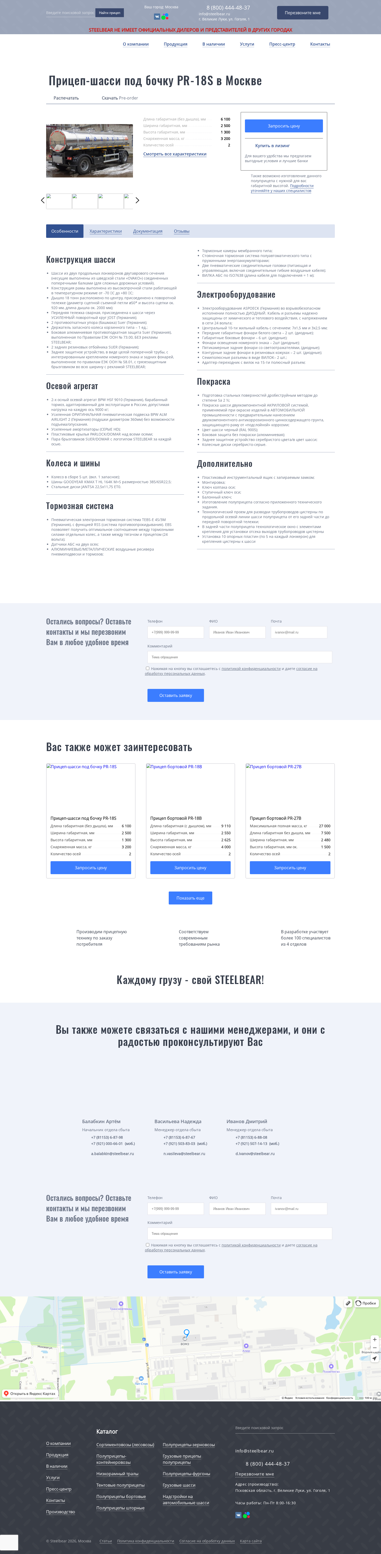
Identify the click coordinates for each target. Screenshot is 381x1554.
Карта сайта (251, 1540)
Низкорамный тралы (117, 1474)
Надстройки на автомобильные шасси (186, 1500)
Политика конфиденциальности (145, 1540)
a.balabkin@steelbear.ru (112, 1153)
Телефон (155, 621)
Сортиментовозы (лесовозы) (125, 1445)
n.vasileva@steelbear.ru (184, 1153)
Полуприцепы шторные (120, 1508)
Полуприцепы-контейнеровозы (113, 1459)
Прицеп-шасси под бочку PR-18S (83, 818)
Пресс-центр (282, 44)
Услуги (247, 44)
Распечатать (66, 98)
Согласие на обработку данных (207, 1540)
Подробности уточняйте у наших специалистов (282, 188)
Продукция (175, 44)
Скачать (110, 98)
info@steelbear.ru (214, 13)
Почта (276, 621)
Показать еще (190, 898)
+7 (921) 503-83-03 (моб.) (185, 1143)
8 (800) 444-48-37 (228, 7)
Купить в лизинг (272, 145)
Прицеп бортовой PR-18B (176, 818)
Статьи (106, 1540)
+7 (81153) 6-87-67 (179, 1137)
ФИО (213, 621)
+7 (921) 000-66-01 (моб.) (113, 1143)
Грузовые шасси (179, 1485)
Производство (60, 1512)
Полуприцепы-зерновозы (189, 1445)
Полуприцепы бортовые (121, 1496)
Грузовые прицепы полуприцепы (182, 1459)
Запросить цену (284, 126)
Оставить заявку (175, 695)
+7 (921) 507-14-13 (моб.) (257, 1143)
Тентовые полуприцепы (120, 1485)
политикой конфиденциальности (251, 668)
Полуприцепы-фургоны (186, 1474)
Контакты (320, 44)
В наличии (213, 44)
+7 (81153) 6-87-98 (107, 1137)
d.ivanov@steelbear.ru (255, 1153)
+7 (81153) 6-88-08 (251, 1137)
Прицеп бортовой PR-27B (275, 818)
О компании (136, 44)
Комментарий (159, 646)
